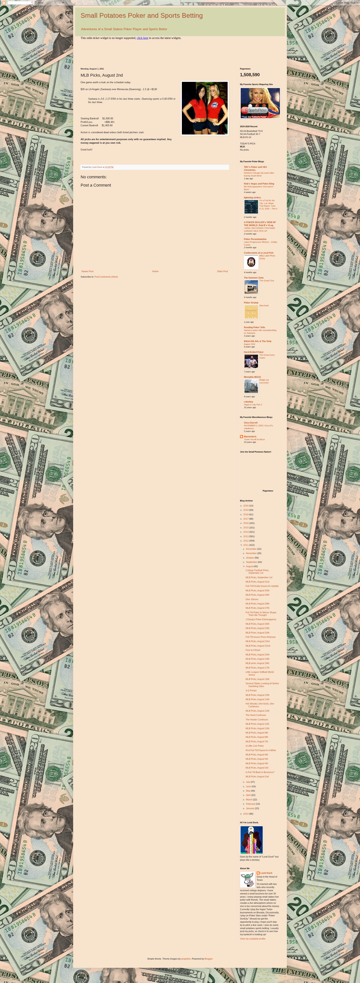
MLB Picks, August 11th (257, 724)
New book (264, 305)
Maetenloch (250, 436)
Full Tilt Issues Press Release (261, 637)
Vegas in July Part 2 (253, 404)
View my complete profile (253, 938)
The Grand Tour (267, 280)
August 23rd (249, 344)
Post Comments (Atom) (106, 277)
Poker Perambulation (255, 239)
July (248, 782)
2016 (246, 523)
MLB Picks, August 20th (257, 654)
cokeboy (248, 401)
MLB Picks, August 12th (257, 711)
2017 (246, 519)
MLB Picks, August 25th (257, 628)
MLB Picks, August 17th (257, 667)
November (251, 553)
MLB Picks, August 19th (257, 659)
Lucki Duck (266, 873)
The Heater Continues (257, 719)
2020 (246, 505)
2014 (246, 532)
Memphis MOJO (252, 377)
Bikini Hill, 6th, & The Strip (257, 341)
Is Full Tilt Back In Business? (260, 772)
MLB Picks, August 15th (257, 695)
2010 (246, 814)
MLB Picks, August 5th (257, 759)
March (249, 799)
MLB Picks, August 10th (257, 728)
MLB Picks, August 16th (257, 679)
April (248, 795)
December (251, 549)
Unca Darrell (250, 422)
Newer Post (87, 271)
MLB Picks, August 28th (257, 603)
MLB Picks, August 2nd (257, 776)
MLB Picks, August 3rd (257, 767)
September (252, 562)
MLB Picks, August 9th (257, 732)
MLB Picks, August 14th (257, 699)
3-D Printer (251, 690)
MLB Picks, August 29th (257, 595)
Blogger (208, 959)
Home (155, 271)
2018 (246, 514)
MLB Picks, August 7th (257, 741)
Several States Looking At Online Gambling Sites (262, 684)
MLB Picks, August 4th (257, 763)
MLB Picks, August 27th (257, 608)
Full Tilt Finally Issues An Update (262, 586)
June (249, 786)
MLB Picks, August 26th (257, 624)
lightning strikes (252, 197)
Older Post (222, 271)
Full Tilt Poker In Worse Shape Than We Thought (261, 613)
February (251, 804)
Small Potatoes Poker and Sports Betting (142, 15)
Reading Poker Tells (254, 327)
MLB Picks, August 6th (257, 754)
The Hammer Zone (254, 277)
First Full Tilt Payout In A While (261, 750)
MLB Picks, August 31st (257, 581)
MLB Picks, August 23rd (258, 641)
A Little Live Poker (255, 746)
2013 (246, 536)
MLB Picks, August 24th (257, 632)
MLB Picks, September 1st (259, 577)
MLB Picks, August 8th (257, 737)
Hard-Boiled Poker (254, 352)
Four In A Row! (253, 650)
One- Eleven (252, 599)
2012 (246, 540)
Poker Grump (251, 302)
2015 (246, 527)
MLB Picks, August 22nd (258, 646)
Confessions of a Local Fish (258, 253)
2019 (246, 510)
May (248, 791)
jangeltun (186, 959)
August (250, 566)
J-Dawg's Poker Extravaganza (261, 619)
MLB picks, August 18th (257, 663)
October (250, 557)
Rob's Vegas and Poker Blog (259, 183)
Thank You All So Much (254, 439)
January (250, 808)
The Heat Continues (256, 715)
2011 (246, 545)
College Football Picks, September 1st (257, 571)
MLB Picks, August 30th (257, 590)
